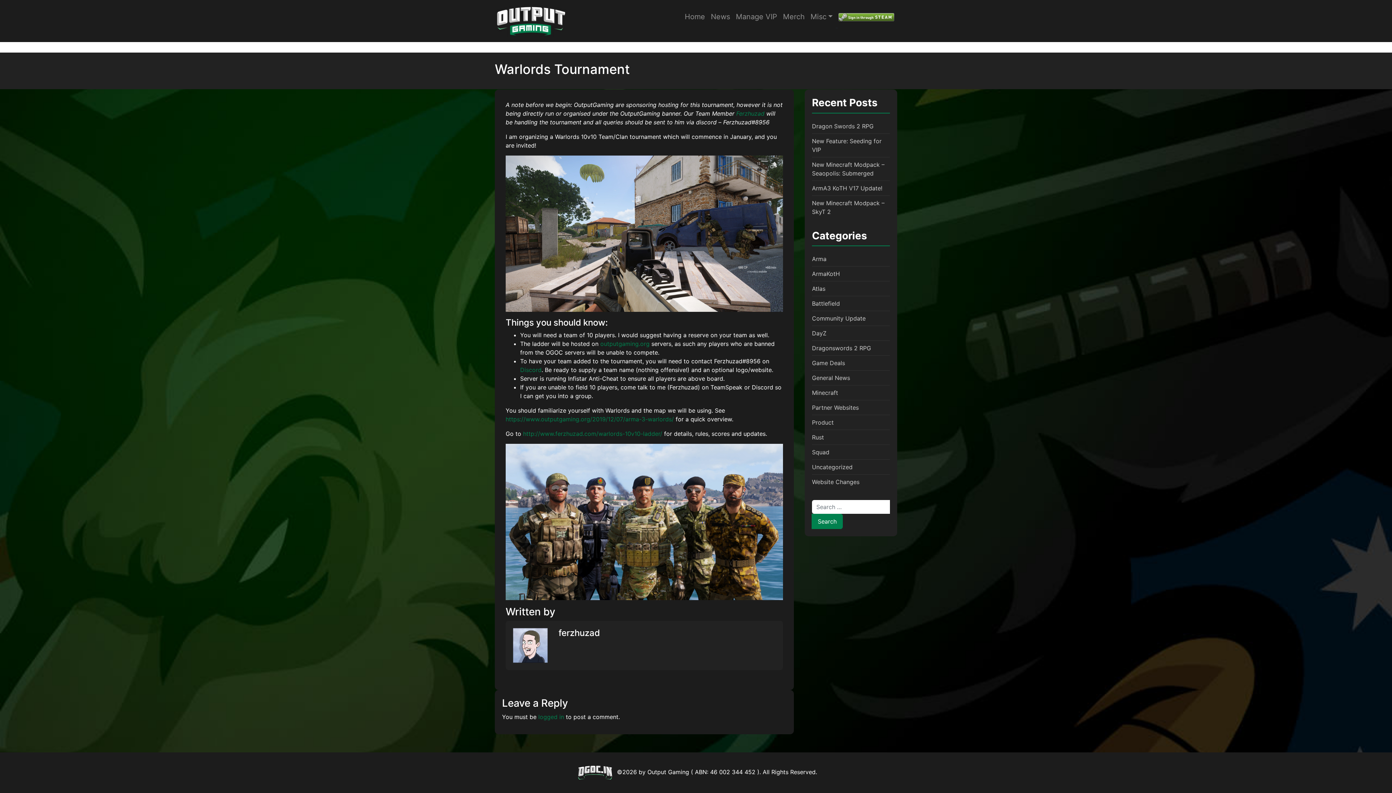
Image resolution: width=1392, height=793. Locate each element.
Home (695, 16)
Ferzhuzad (751, 113)
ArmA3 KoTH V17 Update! (847, 188)
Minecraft (825, 392)
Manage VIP (756, 16)
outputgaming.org (625, 343)
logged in (551, 716)
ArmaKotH (826, 273)
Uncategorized (832, 467)
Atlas (818, 288)
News (720, 16)
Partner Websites (835, 407)
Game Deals (828, 363)
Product (823, 422)
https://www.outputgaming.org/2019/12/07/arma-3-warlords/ (590, 419)
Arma (819, 259)
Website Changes (835, 482)
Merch (794, 16)
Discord (531, 369)
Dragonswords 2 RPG (841, 348)
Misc (818, 16)
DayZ (819, 333)
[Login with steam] (866, 16)
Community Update (839, 318)
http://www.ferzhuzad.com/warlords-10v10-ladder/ (592, 433)
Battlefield (826, 303)
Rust (818, 437)
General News (831, 377)
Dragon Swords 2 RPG (843, 126)
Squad (820, 452)
